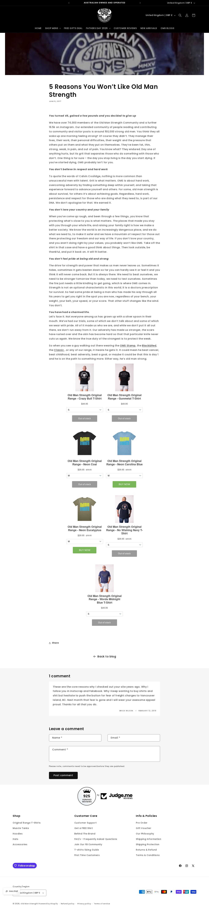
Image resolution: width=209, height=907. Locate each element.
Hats (15, 839)
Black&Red (149, 345)
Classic (59, 350)
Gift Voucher (143, 828)
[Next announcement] (140, 3)
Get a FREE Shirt (83, 828)
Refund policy (67, 903)
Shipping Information (148, 839)
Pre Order (141, 822)
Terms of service (102, 903)
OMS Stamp (127, 345)
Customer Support (85, 822)
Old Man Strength (30, 903)
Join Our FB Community (88, 844)
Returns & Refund (146, 849)
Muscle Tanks (21, 828)
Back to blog (106, 656)
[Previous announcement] (68, 3)
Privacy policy (84, 903)
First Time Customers (87, 855)
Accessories (20, 844)
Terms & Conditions (148, 855)
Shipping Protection (147, 844)
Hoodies (17, 833)
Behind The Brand (84, 833)
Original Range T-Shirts (27, 822)
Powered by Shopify (48, 903)
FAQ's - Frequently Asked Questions (95, 839)
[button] (52, 28)
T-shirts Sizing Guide (86, 849)
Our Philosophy (145, 833)
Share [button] (55, 642)
